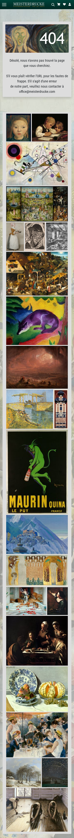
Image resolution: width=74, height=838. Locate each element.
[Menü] (4, 4)
